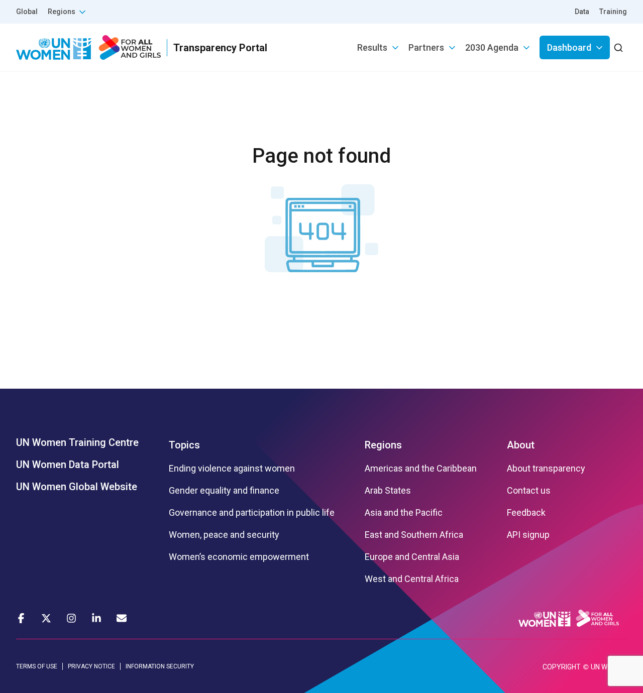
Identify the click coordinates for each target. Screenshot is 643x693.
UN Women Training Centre (77, 442)
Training (613, 12)
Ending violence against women (232, 468)
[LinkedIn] (96, 618)
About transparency (546, 468)
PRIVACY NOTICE (91, 666)
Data (582, 12)
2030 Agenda (491, 47)
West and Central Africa (412, 579)
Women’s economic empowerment (239, 556)
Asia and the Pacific (404, 512)
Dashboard (569, 47)
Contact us (529, 490)
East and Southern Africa (414, 534)
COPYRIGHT (562, 667)
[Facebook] (21, 618)
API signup (528, 534)
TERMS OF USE (36, 666)
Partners (426, 47)
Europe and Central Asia (412, 556)
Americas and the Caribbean (421, 468)
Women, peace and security (224, 534)
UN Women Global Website (76, 486)
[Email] (122, 618)
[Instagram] (71, 618)
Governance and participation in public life (252, 512)
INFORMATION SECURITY (160, 666)
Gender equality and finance (224, 490)
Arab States (388, 490)
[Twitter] (46, 618)
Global (27, 12)
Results (372, 47)
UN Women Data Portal (67, 464)
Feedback (526, 512)
